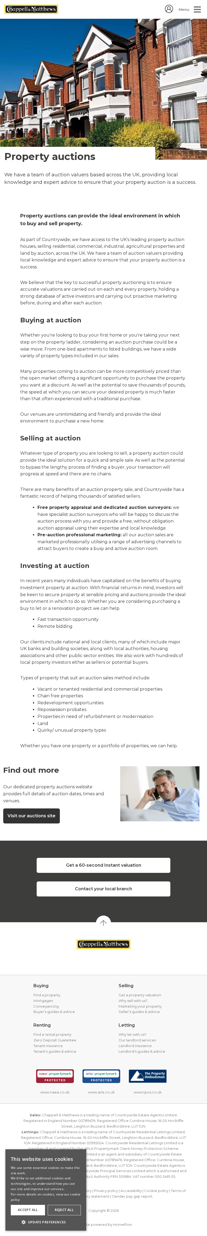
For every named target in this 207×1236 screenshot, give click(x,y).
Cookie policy (156, 1190)
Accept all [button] (28, 1210)
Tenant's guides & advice (54, 1051)
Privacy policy (106, 1190)
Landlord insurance (135, 1046)
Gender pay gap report (132, 1196)
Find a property (46, 995)
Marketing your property (140, 1006)
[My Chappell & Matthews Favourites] (169, 11)
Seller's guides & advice (139, 1011)
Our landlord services (137, 1040)
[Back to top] (103, 944)
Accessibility (131, 1190)
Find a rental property (52, 1034)
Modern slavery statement (86, 1196)
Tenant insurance (48, 1046)
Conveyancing (46, 1006)
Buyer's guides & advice (54, 1011)
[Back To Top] (103, 923)
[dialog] (45, 1190)
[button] (46, 1222)
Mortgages (43, 1000)
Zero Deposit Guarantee (54, 1040)
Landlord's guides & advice (142, 1051)
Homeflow (122, 1224)
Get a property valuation (140, 995)
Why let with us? (132, 1034)
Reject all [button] (64, 1210)
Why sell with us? (133, 1000)
